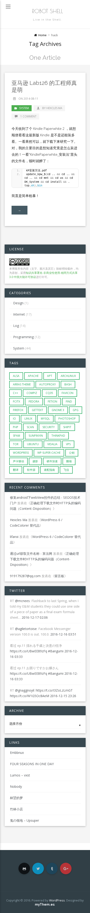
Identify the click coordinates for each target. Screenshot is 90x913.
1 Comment (28, 116)
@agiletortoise (26, 629)
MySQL (45, 419)
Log (16, 325)
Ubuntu (33, 444)
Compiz (32, 393)
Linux (28, 419)
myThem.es (44, 904)
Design (18, 303)
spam (16, 436)
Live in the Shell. (47, 19)
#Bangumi (55, 651)
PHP (15, 427)
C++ (15, 393)
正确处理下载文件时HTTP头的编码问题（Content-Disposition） (44, 559)
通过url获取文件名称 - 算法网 (31, 553)
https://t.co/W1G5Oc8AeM (29, 696)
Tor (15, 444)
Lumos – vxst (20, 775)
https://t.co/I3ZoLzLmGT (54, 690)
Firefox (18, 410)
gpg (75, 410)
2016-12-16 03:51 (63, 634)
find (69, 401)
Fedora (34, 401)
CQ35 (49, 393)
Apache (33, 376)
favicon (67, 393)
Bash (68, 384)
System (24, 108)
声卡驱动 (18, 461)
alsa (16, 376)
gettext (37, 410)
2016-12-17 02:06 (35, 617)
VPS (68, 444)
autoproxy (47, 384)
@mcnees (22, 601)
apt (49, 376)
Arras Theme (22, 384)
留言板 (59, 576)
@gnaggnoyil (24, 690)
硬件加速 (52, 461)
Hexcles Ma (18, 520)
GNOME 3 (58, 410)
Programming (23, 337)
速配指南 (49, 470)
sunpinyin (36, 436)
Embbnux (17, 752)
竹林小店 (16, 809)
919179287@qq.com (25, 576)
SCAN (30, 427)
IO (14, 419)
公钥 (72, 453)
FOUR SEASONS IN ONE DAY (32, 764)
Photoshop (67, 419)
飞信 (66, 470)
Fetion (52, 401)
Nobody (16, 786)
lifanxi (14, 536)
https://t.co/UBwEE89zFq (28, 651)
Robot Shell (47, 11)
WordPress (21, 453)
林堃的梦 (16, 798)
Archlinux (68, 376)
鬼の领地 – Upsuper (24, 820)
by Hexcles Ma (52, 108)
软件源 (31, 470)
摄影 (35, 461)
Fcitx (16, 401)
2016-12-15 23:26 (63, 696)
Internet (19, 314)
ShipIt (67, 427)
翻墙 (69, 461)
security (48, 427)
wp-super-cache (48, 453)
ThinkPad (58, 436)
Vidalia (52, 444)
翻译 (15, 470)
